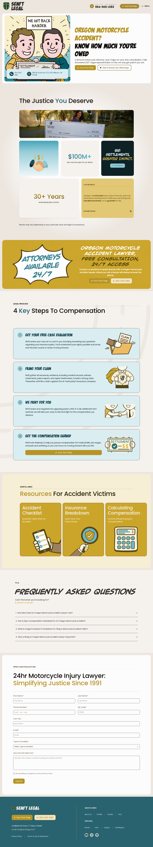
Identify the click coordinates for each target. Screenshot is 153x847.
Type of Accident (20, 741)
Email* (16, 730)
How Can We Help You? (23, 753)
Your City (17, 718)
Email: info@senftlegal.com (23, 829)
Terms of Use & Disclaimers (37, 836)
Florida (87, 828)
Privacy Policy (17, 836)
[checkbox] (14, 773)
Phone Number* (20, 707)
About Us (88, 814)
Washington (119, 828)
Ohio (96, 828)
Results (110, 814)
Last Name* (83, 696)
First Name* (18, 696)
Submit (18, 781)
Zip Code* (82, 707)
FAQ (120, 814)
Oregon (107, 828)
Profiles (99, 814)
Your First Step (131, 6)
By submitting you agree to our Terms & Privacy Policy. (34, 773)
